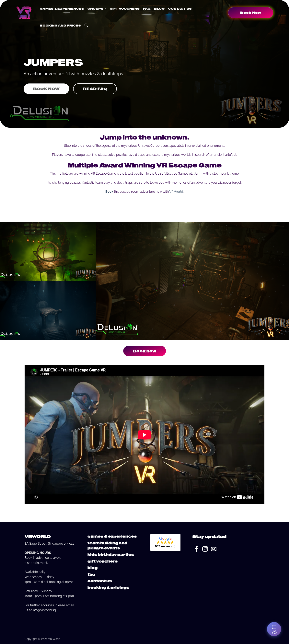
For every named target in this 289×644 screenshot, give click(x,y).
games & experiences (112, 536)
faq (91, 574)
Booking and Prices (60, 25)
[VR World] (24, 12)
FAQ (146, 8)
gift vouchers (102, 561)
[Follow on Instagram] (205, 549)
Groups (95, 8)
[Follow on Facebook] (196, 549)
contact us (99, 580)
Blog (159, 8)
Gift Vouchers (125, 8)
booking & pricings (108, 587)
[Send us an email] (213, 549)
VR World (176, 191)
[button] (86, 25)
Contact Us (180, 8)
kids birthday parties (110, 554)
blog (92, 567)
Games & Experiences (62, 8)
